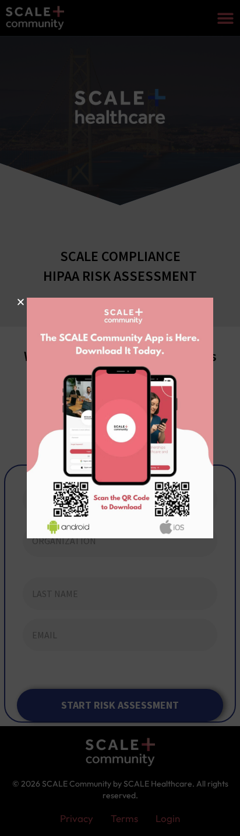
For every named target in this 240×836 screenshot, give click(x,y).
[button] (20, 302)
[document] (120, 418)
